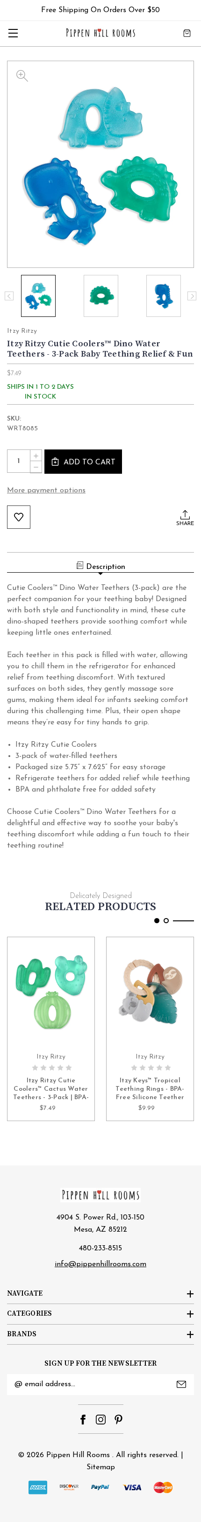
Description (105, 567)
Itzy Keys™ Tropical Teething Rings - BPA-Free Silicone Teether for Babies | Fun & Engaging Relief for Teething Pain (149, 1089)
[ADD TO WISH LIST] (18, 517)
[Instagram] (101, 1419)
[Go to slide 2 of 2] (166, 920)
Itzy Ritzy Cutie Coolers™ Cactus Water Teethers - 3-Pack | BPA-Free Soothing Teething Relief (51, 1089)
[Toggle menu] (13, 33)
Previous (9, 296)
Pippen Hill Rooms (78, 1455)
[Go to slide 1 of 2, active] (156, 920)
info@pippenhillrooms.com (100, 1264)
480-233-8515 (100, 1248)
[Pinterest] (118, 1419)
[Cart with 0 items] (187, 33)
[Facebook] (83, 1419)
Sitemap (100, 1467)
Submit (181, 1384)
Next (191, 296)
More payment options (46, 490)
